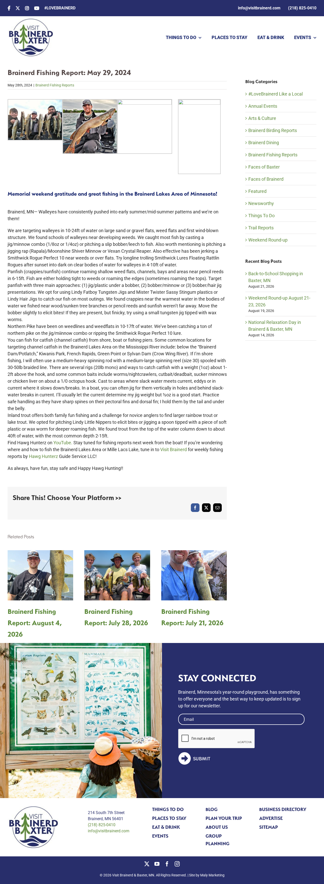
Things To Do (261, 215)
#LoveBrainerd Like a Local (275, 94)
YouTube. (62, 442)
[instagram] (177, 864)
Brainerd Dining (263, 142)
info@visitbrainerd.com (108, 830)
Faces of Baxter (264, 167)
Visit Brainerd (173, 449)
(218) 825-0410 (101, 824)
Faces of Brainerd (266, 179)
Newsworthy (261, 203)
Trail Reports (261, 227)
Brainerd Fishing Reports (54, 85)
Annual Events (262, 106)
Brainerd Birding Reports (272, 130)
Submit (202, 759)
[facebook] (167, 864)
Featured (257, 191)
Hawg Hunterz (43, 456)
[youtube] (156, 864)
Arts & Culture (262, 118)
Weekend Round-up (268, 240)
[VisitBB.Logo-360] (30, 21)
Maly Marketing (212, 875)
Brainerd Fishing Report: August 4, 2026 (35, 622)
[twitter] (146, 864)
